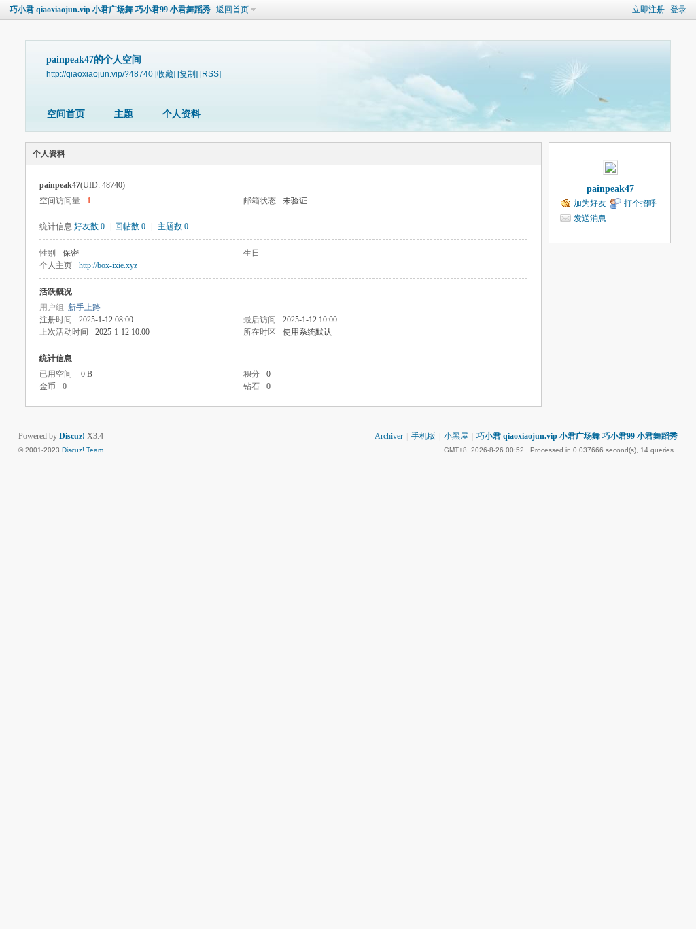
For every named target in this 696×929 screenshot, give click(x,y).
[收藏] (165, 73)
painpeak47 (610, 189)
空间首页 (66, 114)
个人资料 (181, 114)
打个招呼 (640, 203)
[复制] (187, 73)
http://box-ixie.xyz (108, 265)
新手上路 (84, 307)
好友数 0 (89, 226)
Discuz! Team (82, 450)
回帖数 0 (130, 226)
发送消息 (590, 218)
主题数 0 (173, 226)
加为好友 (590, 203)
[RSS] (210, 73)
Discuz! (72, 436)
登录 (678, 9)
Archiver (389, 436)
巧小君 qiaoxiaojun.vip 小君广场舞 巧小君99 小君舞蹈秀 (110, 9)
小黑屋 (456, 436)
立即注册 (648, 9)
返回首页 (232, 9)
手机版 (423, 436)
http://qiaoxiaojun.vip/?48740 (99, 73)
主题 (123, 114)
